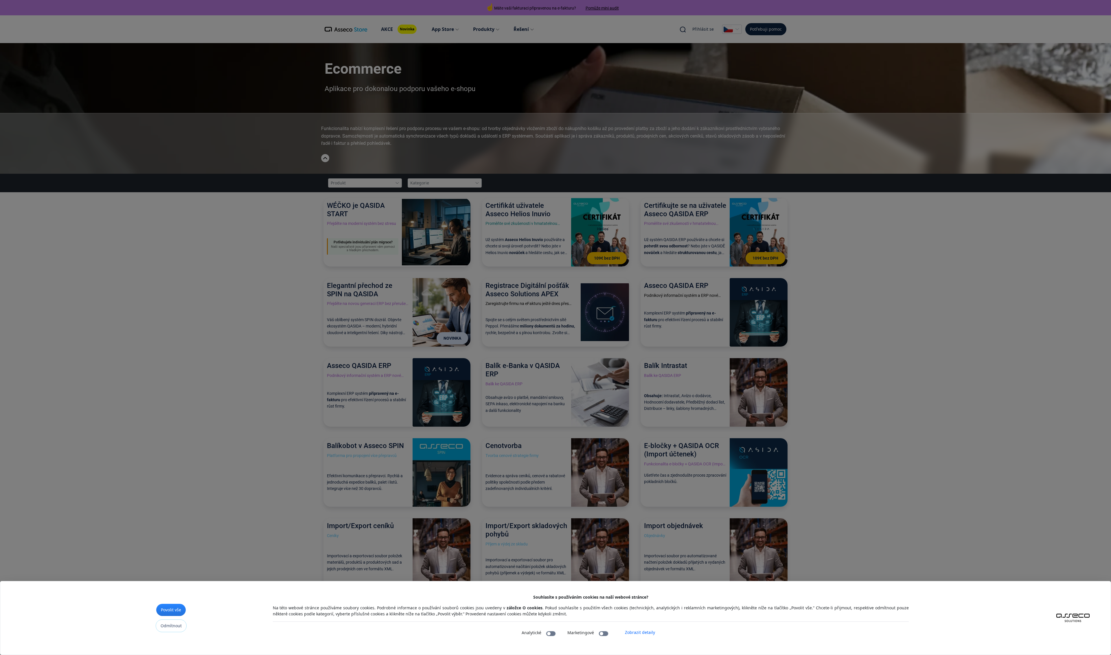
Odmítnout (171, 625)
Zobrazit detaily (640, 632)
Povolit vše (171, 610)
